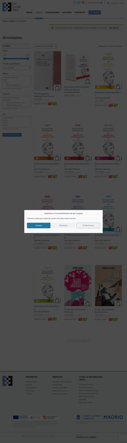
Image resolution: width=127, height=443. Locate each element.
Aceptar (38, 225)
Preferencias (88, 225)
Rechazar (64, 225)
